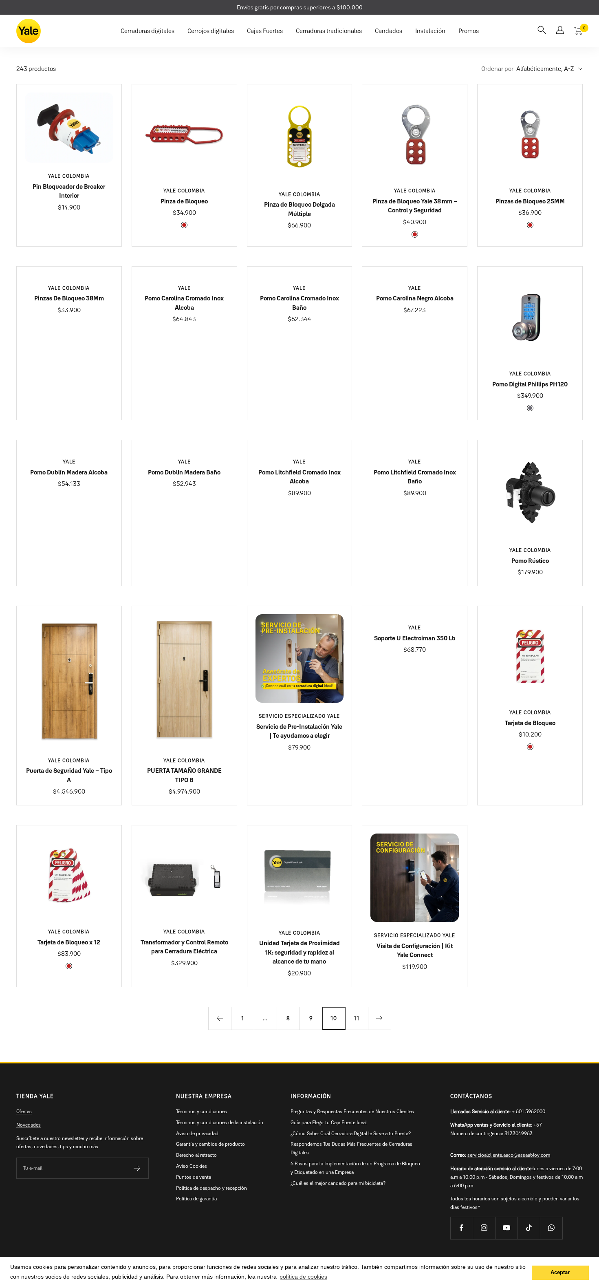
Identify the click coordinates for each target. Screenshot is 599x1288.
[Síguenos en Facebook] (461, 1228)
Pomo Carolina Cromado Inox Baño (299, 302)
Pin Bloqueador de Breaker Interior (69, 191)
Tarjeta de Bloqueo (530, 723)
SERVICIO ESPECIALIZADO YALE (299, 716)
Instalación (430, 31)
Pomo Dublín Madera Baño (184, 472)
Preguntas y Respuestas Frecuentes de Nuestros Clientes (352, 1111)
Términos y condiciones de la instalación (219, 1122)
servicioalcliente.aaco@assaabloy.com (508, 1155)
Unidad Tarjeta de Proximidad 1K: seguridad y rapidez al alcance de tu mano (299, 952)
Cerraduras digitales (147, 31)
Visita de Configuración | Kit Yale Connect (415, 950)
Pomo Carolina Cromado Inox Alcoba (184, 302)
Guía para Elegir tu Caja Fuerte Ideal (329, 1122)
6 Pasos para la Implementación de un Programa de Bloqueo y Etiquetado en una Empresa (355, 1167)
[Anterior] (219, 1018)
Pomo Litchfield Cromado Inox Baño (415, 476)
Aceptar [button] (560, 1272)
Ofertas (24, 1111)
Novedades (28, 1125)
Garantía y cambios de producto (210, 1144)
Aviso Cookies (191, 1166)
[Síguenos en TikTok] (529, 1228)
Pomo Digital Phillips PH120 (530, 384)
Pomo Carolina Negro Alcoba (415, 298)
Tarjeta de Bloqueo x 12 (68, 942)
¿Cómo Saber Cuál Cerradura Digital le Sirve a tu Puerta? (351, 1133)
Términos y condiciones (201, 1111)
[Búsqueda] (541, 31)
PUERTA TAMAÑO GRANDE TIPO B (184, 775)
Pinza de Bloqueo (184, 201)
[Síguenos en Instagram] (484, 1228)
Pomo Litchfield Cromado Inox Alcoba (299, 476)
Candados (388, 31)
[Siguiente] (379, 1018)
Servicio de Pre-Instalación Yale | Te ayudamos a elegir (299, 731)
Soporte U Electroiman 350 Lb (415, 638)
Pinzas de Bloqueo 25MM (530, 201)
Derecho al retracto (196, 1155)
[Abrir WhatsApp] (578, 1267)
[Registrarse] (137, 1168)
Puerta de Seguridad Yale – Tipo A (69, 775)
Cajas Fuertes (265, 31)
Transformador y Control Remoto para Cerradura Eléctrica (184, 946)
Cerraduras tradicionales (329, 31)
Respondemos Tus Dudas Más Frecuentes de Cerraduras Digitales (351, 1148)
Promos (468, 31)
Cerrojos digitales (210, 31)
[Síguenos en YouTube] (506, 1228)
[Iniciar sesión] (560, 31)
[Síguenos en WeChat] (551, 1228)
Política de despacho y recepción (211, 1188)
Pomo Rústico (530, 561)
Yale (184, 288)
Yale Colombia (69, 176)
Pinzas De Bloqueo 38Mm (69, 298)
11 (356, 1018)
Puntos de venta (193, 1177)
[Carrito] (578, 31)
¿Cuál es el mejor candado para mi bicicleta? (338, 1183)
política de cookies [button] (303, 1276)
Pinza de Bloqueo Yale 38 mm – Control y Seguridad (414, 205)
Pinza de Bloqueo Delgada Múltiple (299, 209)
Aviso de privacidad (197, 1133)
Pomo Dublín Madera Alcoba (69, 472)
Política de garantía (196, 1198)
